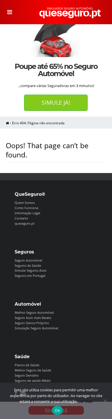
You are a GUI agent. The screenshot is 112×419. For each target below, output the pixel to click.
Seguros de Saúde (28, 265)
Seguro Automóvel (28, 260)
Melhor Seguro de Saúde (33, 370)
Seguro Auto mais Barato (33, 317)
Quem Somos (25, 202)
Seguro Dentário (27, 375)
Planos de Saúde (27, 365)
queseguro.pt (24, 223)
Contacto (21, 218)
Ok (57, 410)
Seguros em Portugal (30, 275)
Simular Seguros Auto (31, 270)
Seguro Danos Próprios (32, 323)
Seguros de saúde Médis (33, 380)
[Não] (105, 401)
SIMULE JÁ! (56, 102)
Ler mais (85, 401)
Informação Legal (27, 213)
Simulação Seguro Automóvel (36, 328)
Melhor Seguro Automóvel (34, 312)
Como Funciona (26, 208)
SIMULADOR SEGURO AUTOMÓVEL (70, 8)
